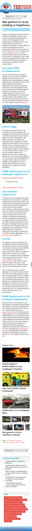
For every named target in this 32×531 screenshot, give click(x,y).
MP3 (15, 509)
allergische (8, 500)
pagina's (15, 529)
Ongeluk (12, 442)
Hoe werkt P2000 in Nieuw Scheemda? (14, 389)
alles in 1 (15, 500)
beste (12, 502)
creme (14, 504)
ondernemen (23, 102)
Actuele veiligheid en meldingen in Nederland (15, 462)
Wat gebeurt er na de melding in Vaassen (11, 433)
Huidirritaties (13, 507)
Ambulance (18, 440)
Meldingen (7, 30)
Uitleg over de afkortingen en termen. (13, 178)
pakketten (7, 516)
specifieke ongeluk (7, 235)
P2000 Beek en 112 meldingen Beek (16, 411)
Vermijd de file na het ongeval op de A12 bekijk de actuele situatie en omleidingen (16, 478)
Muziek (25, 509)
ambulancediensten (8, 261)
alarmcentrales (6, 312)
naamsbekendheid (10, 511)
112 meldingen (10, 440)
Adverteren (18, 497)
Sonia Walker (7, 28)
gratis (6, 507)
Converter (7, 504)
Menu (3, 10)
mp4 (19, 509)
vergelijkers (8, 521)
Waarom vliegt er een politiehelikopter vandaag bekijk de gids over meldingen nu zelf (17, 473)
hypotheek (22, 507)
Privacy (19, 529)
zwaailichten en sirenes (13, 53)
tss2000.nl (6, 528)
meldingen (15, 154)
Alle (11, 529)
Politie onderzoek (10, 519)
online (13, 514)
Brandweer (6, 442)
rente (18, 519)
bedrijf (6, 502)
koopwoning (8, 509)
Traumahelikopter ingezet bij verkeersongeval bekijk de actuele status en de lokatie (15, 484)
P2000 (18, 442)
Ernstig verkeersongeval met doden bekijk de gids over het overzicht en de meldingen (17, 467)
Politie (23, 442)
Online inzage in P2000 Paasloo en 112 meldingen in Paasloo (12, 366)
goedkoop (21, 504)
